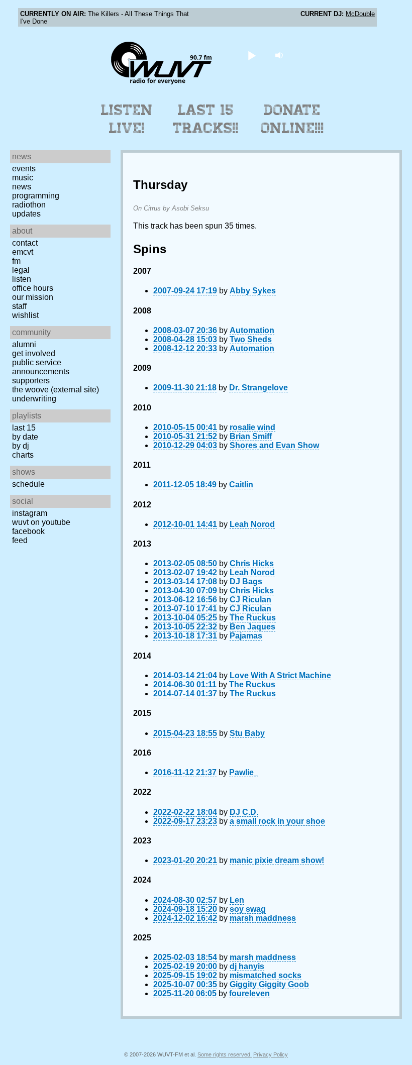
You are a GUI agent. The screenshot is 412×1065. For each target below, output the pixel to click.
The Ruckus (253, 617)
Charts (23, 455)
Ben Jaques (252, 626)
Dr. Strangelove (258, 387)
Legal (21, 270)
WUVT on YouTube (41, 522)
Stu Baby (247, 733)
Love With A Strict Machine (280, 675)
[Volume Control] (280, 55)
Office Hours (32, 288)
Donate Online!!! (292, 119)
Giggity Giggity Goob (269, 984)
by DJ (20, 446)
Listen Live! (127, 119)
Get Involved (33, 353)
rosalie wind (252, 427)
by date (25, 437)
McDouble (360, 14)
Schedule (28, 484)
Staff (19, 306)
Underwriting (34, 398)
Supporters (31, 380)
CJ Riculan (250, 599)
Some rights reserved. (224, 1054)
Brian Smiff (251, 436)
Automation (252, 330)
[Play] (252, 55)
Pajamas (246, 635)
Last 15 (24, 427)
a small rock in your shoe (277, 821)
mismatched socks (265, 975)
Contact (25, 243)
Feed (20, 540)
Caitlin (241, 484)
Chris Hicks (252, 563)
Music (22, 177)
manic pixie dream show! (277, 860)
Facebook (28, 531)
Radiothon (29, 204)
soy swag (248, 909)
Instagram (29, 513)
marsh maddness (263, 918)
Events (24, 168)
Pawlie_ (243, 772)
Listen (21, 279)
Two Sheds (251, 339)
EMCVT (22, 252)
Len (237, 900)
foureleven (249, 993)
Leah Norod (252, 524)
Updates (26, 213)
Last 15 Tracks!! (206, 119)
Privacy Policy (270, 1054)
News (21, 186)
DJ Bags (246, 581)
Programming (35, 195)
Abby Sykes (253, 290)
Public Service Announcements (40, 367)
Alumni (24, 344)
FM (16, 261)
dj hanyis (247, 966)
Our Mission (32, 297)
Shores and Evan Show (274, 445)
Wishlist (25, 315)
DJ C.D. (244, 812)
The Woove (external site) (55, 389)
